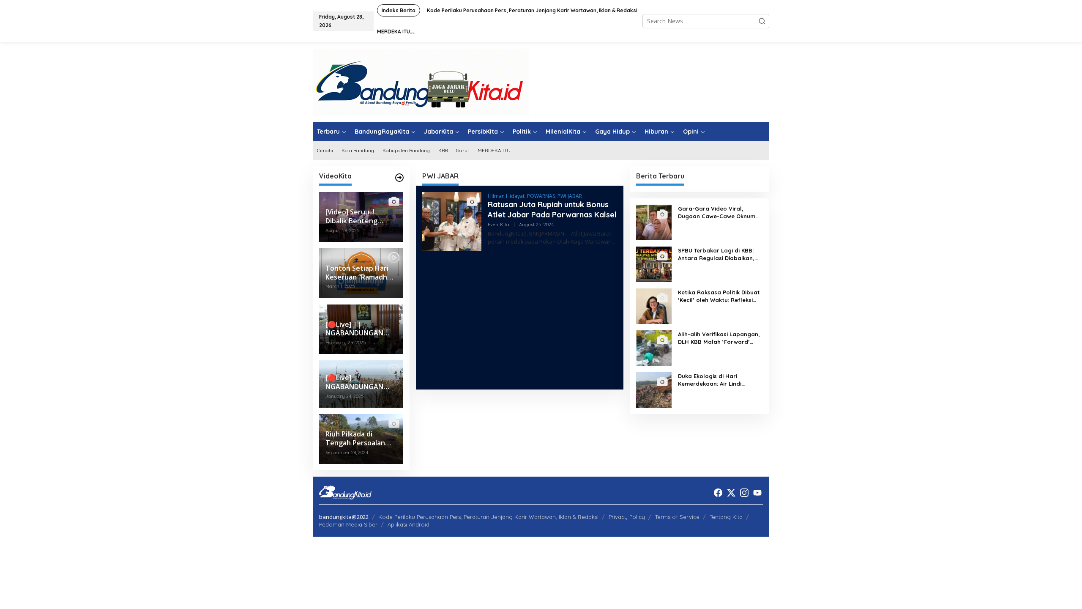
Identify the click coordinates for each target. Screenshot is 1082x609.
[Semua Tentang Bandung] (421, 81)
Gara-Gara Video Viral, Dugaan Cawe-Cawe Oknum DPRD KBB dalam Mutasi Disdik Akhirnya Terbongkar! (716, 212)
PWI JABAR (569, 196)
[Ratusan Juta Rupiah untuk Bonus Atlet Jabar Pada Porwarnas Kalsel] (615, 241)
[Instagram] (744, 492)
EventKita (498, 225)
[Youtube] (757, 492)
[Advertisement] (519, 323)
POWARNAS (541, 196)
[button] (762, 21)
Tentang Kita (726, 516)
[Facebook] (718, 492)
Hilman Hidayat (506, 196)
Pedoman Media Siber (348, 524)
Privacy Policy (627, 516)
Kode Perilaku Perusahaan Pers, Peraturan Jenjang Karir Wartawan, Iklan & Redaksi (488, 516)
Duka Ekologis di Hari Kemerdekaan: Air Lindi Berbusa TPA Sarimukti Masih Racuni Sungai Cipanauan (718, 380)
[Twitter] (731, 492)
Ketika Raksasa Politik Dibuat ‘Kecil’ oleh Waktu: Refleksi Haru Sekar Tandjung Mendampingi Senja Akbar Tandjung (719, 296)
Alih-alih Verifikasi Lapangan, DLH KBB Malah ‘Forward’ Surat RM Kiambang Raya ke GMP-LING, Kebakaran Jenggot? (719, 338)
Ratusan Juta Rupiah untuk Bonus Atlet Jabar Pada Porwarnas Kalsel (552, 209)
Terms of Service (677, 516)
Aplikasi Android (408, 524)
